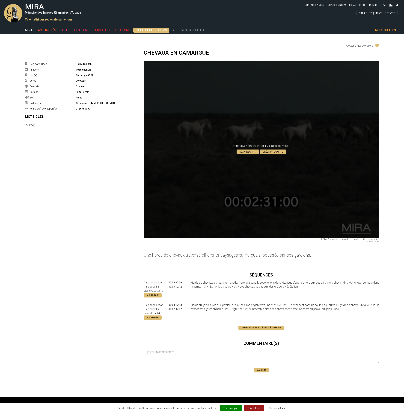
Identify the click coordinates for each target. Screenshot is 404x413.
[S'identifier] (390, 5)
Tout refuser (254, 408)
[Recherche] (384, 5)
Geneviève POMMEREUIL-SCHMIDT (96, 103)
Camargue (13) (84, 75)
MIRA (28, 30)
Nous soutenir (386, 30)
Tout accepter (230, 408)
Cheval (30, 124)
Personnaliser (277, 408)
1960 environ (83, 69)
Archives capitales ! (188, 30)
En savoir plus (372, 242)
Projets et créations (112, 30)
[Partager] (397, 5)
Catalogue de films (151, 30)
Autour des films (75, 30)
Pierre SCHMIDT (85, 63)
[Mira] (4, 30)
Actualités (47, 30)
